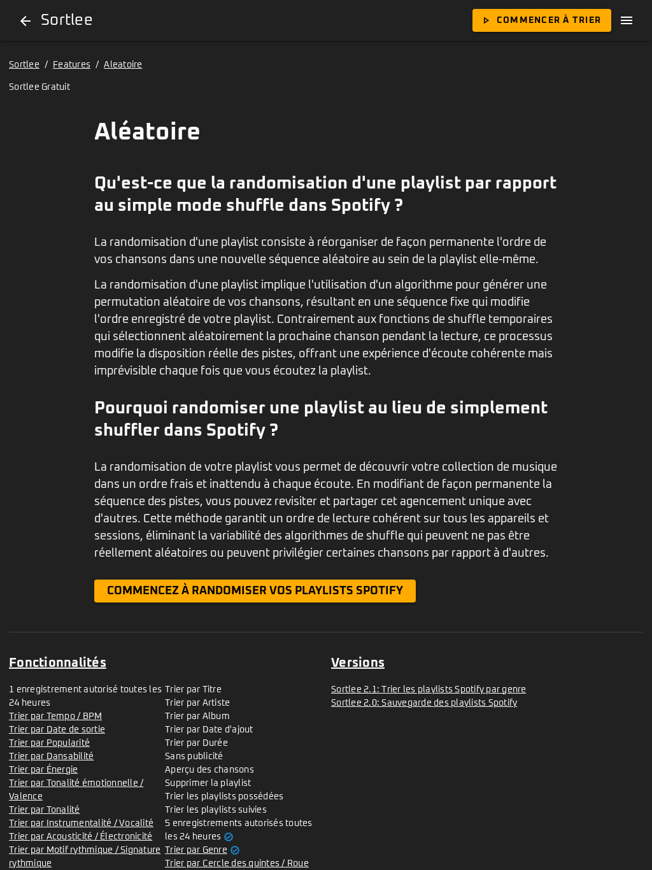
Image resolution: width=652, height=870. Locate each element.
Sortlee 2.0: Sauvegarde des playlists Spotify (424, 703)
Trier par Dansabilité (51, 756)
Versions (358, 663)
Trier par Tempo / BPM (55, 716)
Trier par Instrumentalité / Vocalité (81, 823)
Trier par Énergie (43, 770)
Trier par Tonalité (44, 810)
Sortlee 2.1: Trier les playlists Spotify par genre (429, 689)
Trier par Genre (196, 850)
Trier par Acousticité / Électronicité (80, 836)
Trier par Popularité (49, 743)
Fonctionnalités (57, 663)
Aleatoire (123, 65)
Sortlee (24, 65)
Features (71, 65)
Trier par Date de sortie (57, 729)
